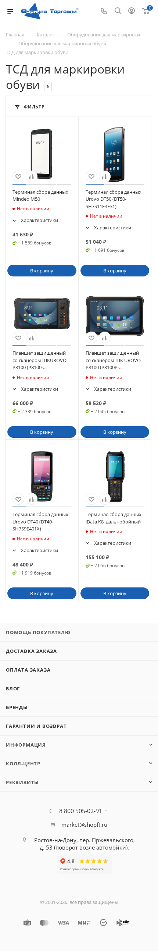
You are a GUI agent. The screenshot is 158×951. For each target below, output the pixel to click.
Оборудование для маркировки (103, 34)
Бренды (17, 707)
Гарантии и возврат (36, 726)
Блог (13, 688)
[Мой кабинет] (131, 11)
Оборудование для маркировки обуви (62, 43)
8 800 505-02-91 (80, 811)
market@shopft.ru (84, 824)
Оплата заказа (28, 669)
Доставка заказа (31, 651)
